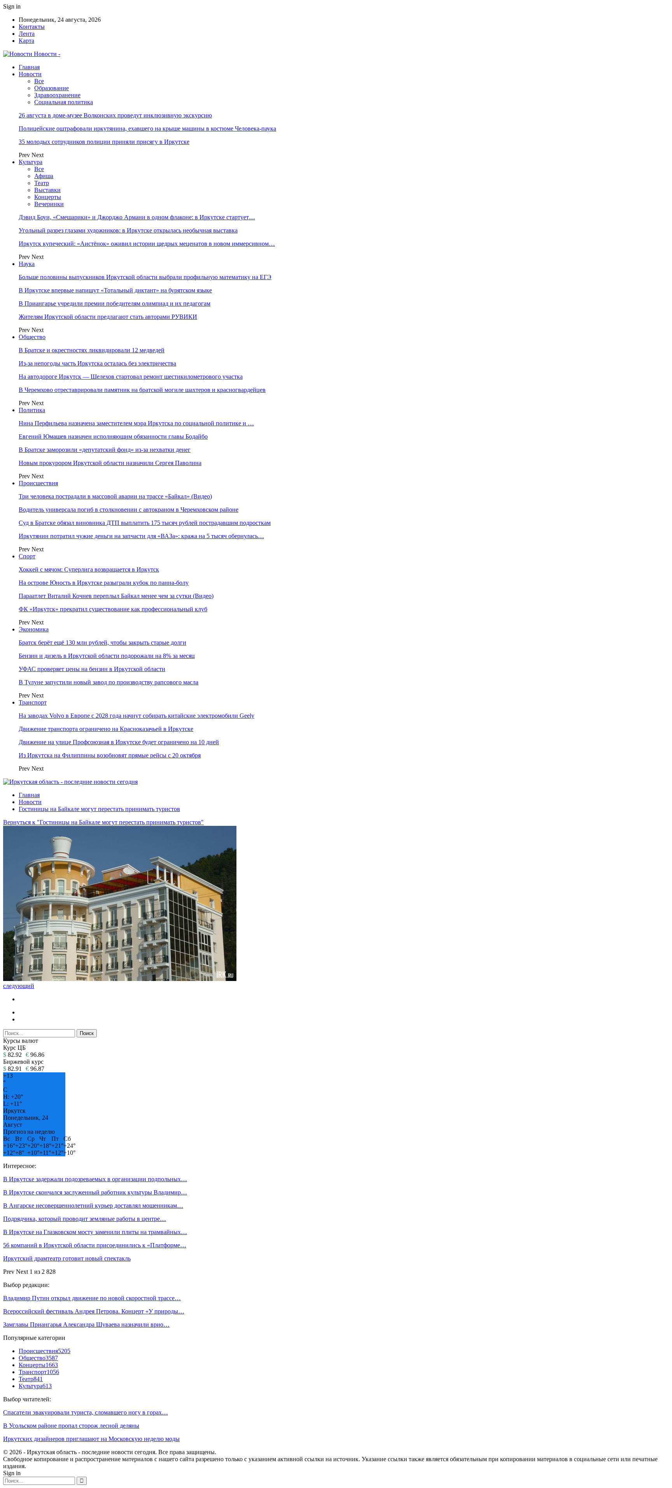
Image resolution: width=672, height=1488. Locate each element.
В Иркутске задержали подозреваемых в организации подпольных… (95, 1179)
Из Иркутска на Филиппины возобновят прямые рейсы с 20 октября (110, 755)
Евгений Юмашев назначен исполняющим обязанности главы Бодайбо (113, 436)
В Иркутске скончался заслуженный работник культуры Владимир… (95, 1192)
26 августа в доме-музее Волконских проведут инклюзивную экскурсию (115, 115)
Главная (29, 67)
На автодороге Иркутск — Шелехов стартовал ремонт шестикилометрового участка (131, 376)
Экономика (34, 629)
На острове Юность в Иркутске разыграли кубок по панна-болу (104, 582)
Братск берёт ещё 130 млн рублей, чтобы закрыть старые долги (102, 642)
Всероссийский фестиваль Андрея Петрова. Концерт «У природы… (93, 1311)
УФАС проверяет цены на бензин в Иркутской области (92, 669)
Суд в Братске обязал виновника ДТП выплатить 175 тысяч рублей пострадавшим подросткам (145, 522)
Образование (51, 88)
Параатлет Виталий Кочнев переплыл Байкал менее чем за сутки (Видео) (116, 596)
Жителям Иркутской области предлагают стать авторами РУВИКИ (108, 316)
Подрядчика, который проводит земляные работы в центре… (84, 1218)
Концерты (47, 197)
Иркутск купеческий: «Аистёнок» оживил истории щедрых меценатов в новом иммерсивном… (147, 243)
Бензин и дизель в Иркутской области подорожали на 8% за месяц (107, 655)
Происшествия (38, 483)
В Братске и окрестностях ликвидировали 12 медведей (91, 350)
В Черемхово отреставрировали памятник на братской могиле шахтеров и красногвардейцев (142, 389)
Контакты (32, 26)
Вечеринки (49, 204)
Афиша (43, 176)
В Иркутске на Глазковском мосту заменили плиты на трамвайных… (95, 1232)
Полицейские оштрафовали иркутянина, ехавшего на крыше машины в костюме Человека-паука (147, 128)
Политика (32, 410)
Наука (27, 264)
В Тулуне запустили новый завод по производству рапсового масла (108, 682)
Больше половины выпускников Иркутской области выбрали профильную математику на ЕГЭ (145, 277)
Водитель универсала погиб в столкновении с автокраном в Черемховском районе (128, 509)
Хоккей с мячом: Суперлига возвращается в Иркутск (89, 569)
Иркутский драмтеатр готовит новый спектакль (67, 1258)
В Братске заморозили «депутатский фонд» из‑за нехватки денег (105, 449)
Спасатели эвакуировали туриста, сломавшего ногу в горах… (85, 1412)
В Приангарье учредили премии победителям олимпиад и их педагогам (114, 303)
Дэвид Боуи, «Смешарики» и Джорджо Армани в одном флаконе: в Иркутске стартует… (137, 217)
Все (39, 81)
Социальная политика (63, 102)
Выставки (47, 190)
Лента (27, 33)
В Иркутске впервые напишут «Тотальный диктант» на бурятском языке (115, 290)
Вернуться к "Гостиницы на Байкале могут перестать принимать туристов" (103, 822)
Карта (26, 40)
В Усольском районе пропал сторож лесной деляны (71, 1425)
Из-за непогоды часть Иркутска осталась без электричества (97, 363)
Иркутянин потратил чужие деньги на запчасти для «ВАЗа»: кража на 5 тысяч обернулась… (141, 536)
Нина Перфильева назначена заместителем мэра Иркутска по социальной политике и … (136, 423)
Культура (30, 162)
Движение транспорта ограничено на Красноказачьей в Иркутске (106, 729)
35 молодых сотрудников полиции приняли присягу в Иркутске (104, 141)
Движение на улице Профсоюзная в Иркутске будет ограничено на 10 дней (119, 742)
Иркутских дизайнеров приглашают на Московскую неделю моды (91, 1439)
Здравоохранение (57, 95)
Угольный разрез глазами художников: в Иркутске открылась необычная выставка (128, 230)
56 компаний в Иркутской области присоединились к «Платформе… (94, 1245)
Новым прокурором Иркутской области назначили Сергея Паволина (110, 463)
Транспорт (33, 702)
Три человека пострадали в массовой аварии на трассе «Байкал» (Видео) (115, 496)
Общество (32, 337)
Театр (41, 183)
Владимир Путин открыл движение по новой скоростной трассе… (92, 1298)
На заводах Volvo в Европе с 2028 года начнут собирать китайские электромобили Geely (136, 715)
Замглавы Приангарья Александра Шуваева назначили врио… (86, 1324)
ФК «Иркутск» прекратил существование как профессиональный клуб (113, 609)
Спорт (27, 556)
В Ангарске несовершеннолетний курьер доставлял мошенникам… (93, 1205)
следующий (18, 986)
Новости (30, 74)
